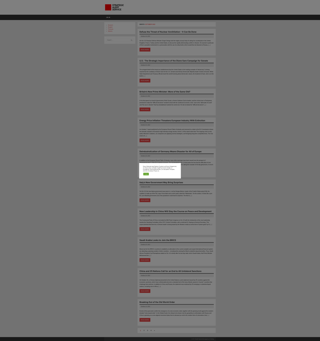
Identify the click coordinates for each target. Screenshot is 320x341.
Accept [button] (146, 174)
